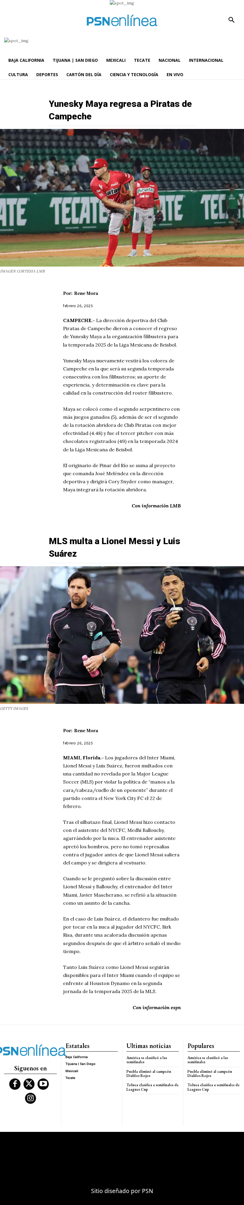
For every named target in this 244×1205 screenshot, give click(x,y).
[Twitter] (29, 1084)
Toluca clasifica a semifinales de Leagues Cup (152, 1087)
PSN (147, 1191)
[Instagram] (30, 1098)
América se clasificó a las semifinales (146, 1059)
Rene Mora (86, 293)
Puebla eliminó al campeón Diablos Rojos (148, 1073)
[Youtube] (43, 1084)
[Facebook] (15, 1084)
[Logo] (122, 20)
